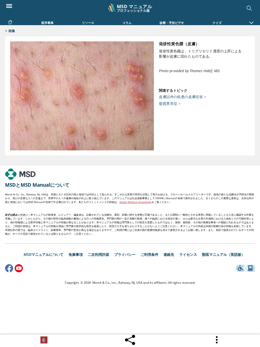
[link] (10, 21)
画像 (11, 30)
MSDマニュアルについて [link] (43, 254)
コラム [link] (127, 23)
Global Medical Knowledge (135, 202)
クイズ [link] (217, 23)
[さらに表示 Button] (217, 340)
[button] (251, 20)
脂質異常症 (170, 103)
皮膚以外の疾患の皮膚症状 (182, 96)
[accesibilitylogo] (245, 269)
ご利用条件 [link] (149, 254)
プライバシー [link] (125, 254)
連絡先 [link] (169, 254)
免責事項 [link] (76, 254)
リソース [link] (88, 23)
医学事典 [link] (47, 23)
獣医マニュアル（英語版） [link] (223, 254)
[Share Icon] (130, 340)
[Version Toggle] (44, 340)
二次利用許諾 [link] (98, 254)
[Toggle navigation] (9, 5)
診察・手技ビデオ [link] (172, 23)
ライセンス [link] (188, 254)
